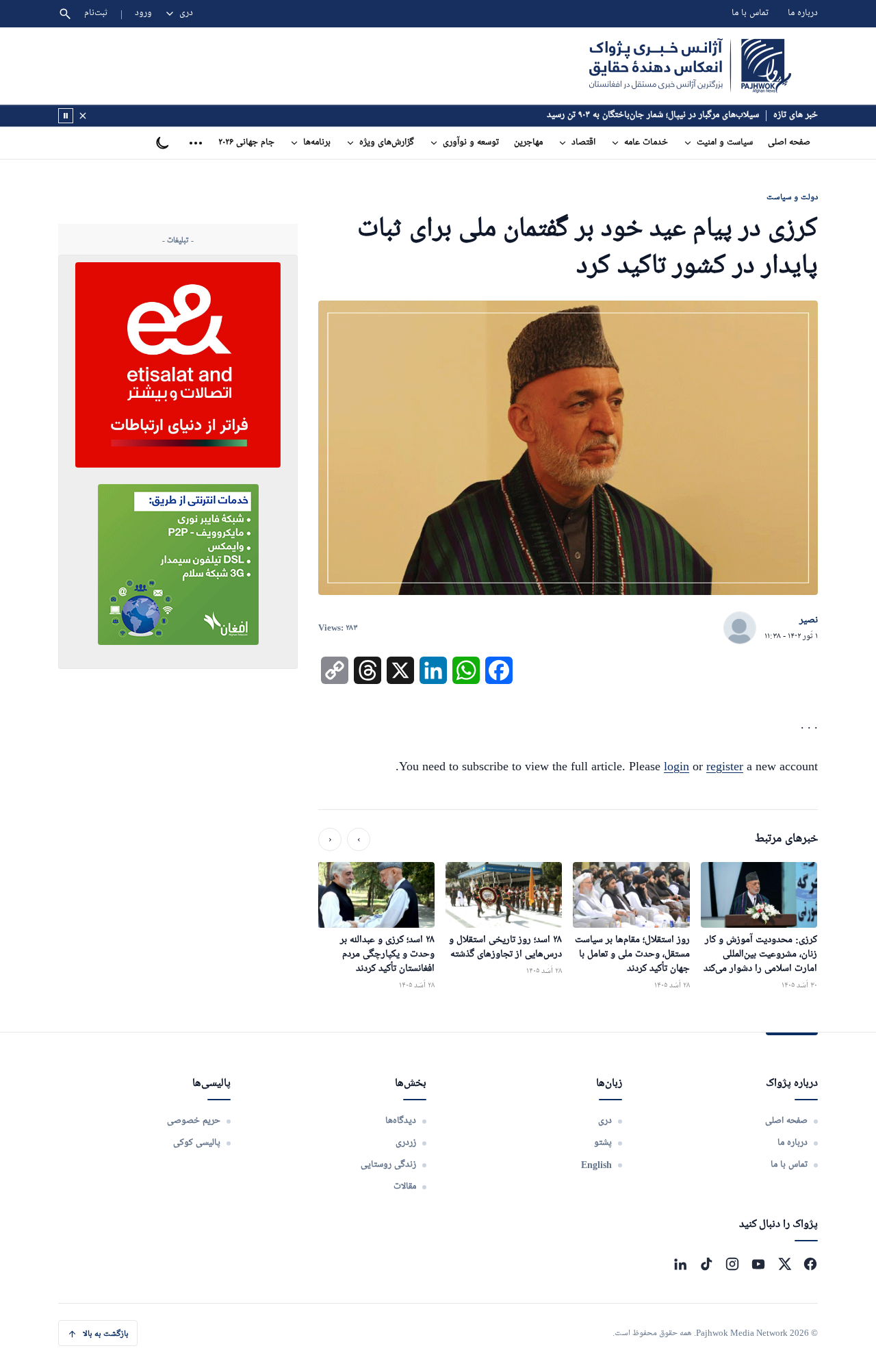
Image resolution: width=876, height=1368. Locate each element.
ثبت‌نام (96, 13)
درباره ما (803, 13)
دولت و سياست (792, 197)
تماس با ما (750, 13)
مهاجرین (528, 143)
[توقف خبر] (65, 115)
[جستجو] (65, 13)
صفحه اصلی (789, 143)
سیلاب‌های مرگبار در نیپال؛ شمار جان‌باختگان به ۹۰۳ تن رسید (653, 115)
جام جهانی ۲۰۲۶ (246, 143)
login (676, 766)
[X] (784, 1263)
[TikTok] (706, 1263)
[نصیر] (740, 628)
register (724, 766)
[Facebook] (810, 1263)
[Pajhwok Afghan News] (690, 65)
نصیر (808, 620)
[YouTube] (758, 1263)
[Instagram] (732, 1263)
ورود (143, 13)
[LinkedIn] (680, 1263)
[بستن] (83, 115)
